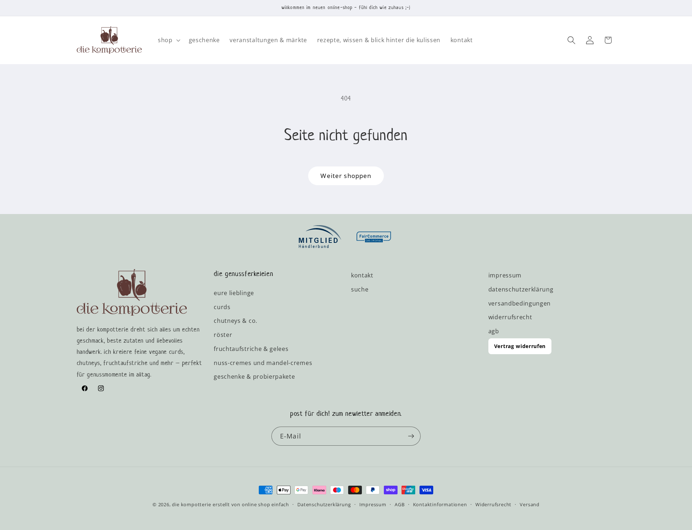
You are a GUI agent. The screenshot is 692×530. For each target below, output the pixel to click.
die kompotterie (191, 504)
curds (222, 307)
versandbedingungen (519, 303)
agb (493, 331)
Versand (530, 504)
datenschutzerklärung (521, 289)
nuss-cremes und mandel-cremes (263, 363)
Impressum (372, 504)
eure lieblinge (234, 293)
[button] (168, 40)
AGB (399, 504)
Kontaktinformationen (440, 504)
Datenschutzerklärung (324, 504)
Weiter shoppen (345, 176)
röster (223, 335)
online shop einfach (265, 504)
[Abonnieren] (411, 436)
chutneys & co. (235, 321)
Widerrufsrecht (493, 504)
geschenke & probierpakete (254, 377)
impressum (505, 275)
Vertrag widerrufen (520, 346)
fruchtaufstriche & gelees (251, 349)
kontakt (362, 275)
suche (359, 289)
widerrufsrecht (510, 317)
